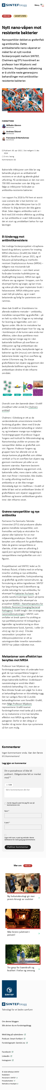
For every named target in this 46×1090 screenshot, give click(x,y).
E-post (7, 823)
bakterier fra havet (24, 593)
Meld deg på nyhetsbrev (13, 1034)
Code (10, 785)
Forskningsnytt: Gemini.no (14, 1043)
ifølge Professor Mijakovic (19, 703)
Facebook (6, 1052)
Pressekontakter (7, 1081)
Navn (6, 811)
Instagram (6, 1060)
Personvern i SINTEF (9, 1078)
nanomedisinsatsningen (13, 613)
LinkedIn (6, 1056)
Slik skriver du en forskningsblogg (16, 1025)
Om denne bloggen (10, 1021)
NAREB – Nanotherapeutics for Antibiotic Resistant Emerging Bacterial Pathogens (22, 607)
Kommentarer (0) (9, 159)
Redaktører (6, 1075)
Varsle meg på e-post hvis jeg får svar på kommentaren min (20, 804)
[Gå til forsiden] (14, 1004)
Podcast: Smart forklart (12, 1039)
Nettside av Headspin (9, 1084)
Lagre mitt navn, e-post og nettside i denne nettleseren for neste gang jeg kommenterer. (19, 839)
